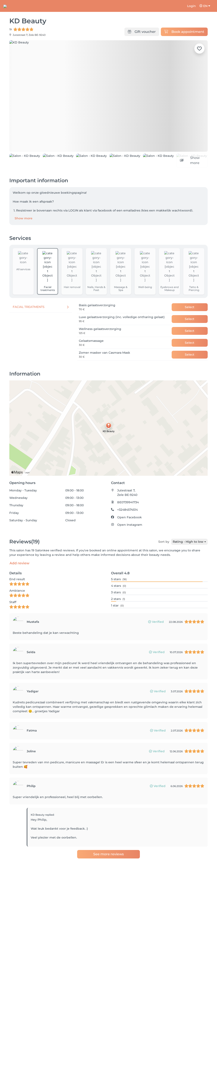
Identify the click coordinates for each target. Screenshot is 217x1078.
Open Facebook (129, 527)
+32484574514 (127, 519)
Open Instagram (129, 534)
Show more (23, 228)
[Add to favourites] (199, 48)
